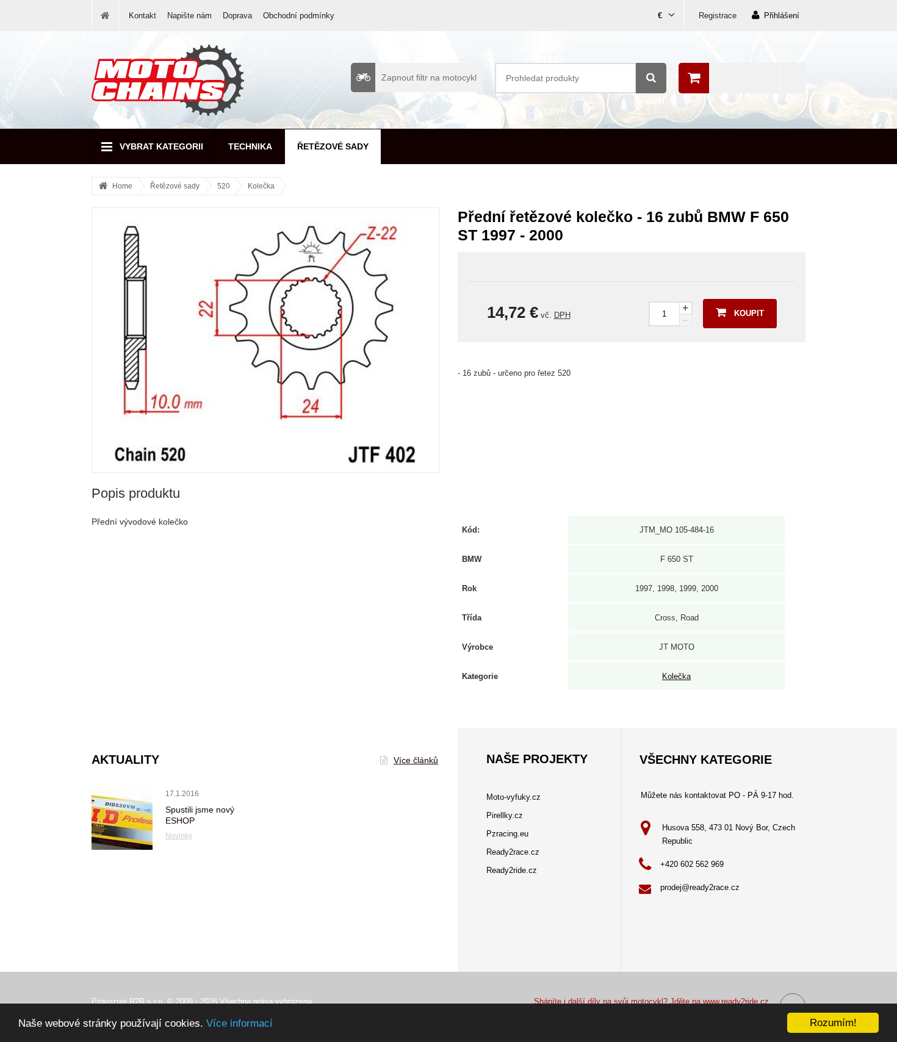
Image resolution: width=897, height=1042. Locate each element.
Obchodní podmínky (298, 15)
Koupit (749, 313)
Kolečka (261, 186)
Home (122, 186)
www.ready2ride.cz (736, 1001)
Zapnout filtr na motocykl (429, 77)
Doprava (237, 15)
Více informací (239, 1023)
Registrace (718, 15)
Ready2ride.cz (511, 870)
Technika (250, 146)
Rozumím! (833, 1023)
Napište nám (189, 15)
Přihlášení (781, 15)
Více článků (416, 760)
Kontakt (142, 15)
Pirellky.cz (504, 815)
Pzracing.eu (507, 833)
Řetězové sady (333, 146)
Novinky (178, 836)
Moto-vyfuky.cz (513, 797)
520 (223, 186)
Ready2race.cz (512, 852)
